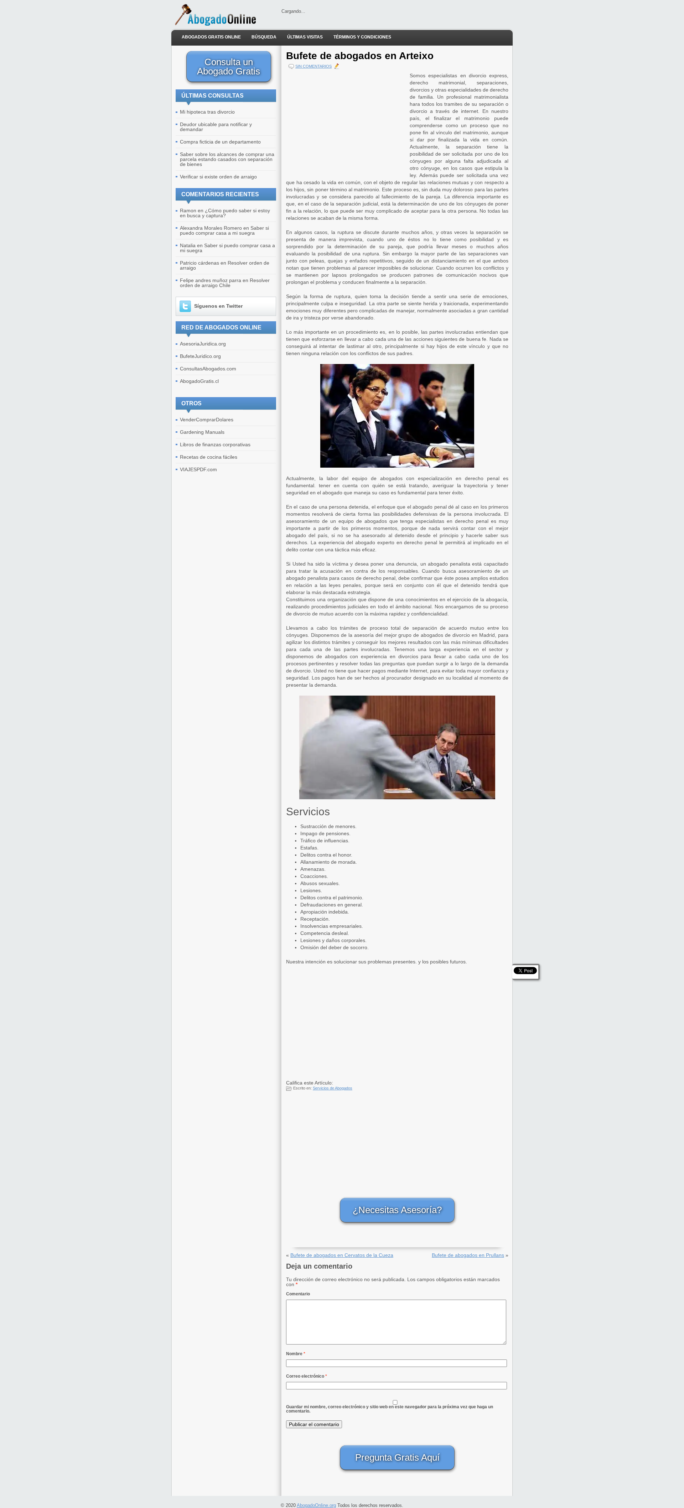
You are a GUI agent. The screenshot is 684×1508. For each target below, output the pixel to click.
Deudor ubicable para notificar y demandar (216, 126)
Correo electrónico (306, 1376)
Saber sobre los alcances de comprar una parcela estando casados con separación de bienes (227, 159)
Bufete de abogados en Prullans (468, 1255)
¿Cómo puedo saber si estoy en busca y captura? (225, 213)
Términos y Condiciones (362, 37)
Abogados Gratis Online (211, 37)
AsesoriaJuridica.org (203, 344)
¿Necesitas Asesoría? (397, 1210)
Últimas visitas (305, 37)
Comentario (298, 1293)
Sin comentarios (313, 66)
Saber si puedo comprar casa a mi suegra (224, 230)
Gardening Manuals (202, 432)
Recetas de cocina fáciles (208, 457)
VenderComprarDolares (206, 419)
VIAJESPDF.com (198, 469)
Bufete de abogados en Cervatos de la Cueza (341, 1255)
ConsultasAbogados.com (208, 368)
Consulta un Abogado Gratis (228, 67)
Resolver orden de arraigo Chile (225, 282)
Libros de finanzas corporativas (215, 444)
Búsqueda (264, 37)
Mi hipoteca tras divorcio (207, 112)
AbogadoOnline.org (316, 1505)
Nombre (295, 1353)
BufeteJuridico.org (200, 356)
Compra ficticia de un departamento (220, 142)
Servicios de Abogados (332, 1088)
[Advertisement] (346, 122)
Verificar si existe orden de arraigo (218, 177)
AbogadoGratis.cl (199, 381)
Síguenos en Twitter (218, 306)
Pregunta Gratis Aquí (397, 1457)
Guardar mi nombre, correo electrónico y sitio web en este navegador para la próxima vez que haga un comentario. (389, 1409)
